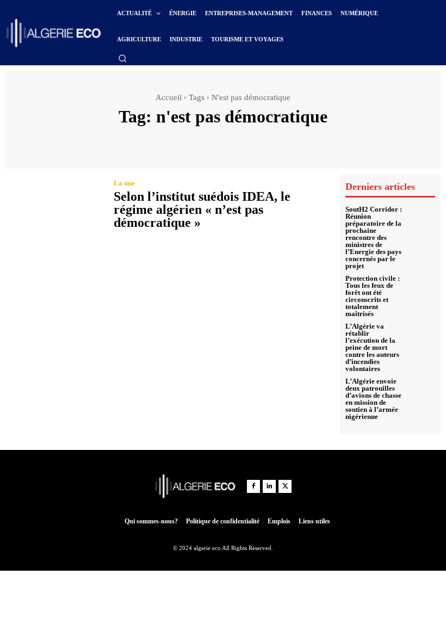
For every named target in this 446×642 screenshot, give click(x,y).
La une (124, 183)
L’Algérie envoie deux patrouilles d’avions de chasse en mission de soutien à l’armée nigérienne (373, 399)
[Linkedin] (269, 486)
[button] (122, 58)
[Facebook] (253, 486)
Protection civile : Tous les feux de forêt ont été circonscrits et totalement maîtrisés (372, 296)
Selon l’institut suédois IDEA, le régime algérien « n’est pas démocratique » (202, 209)
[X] (285, 486)
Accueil (169, 97)
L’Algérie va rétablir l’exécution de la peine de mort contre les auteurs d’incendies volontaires (372, 347)
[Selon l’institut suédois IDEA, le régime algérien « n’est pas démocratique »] (54, 206)
